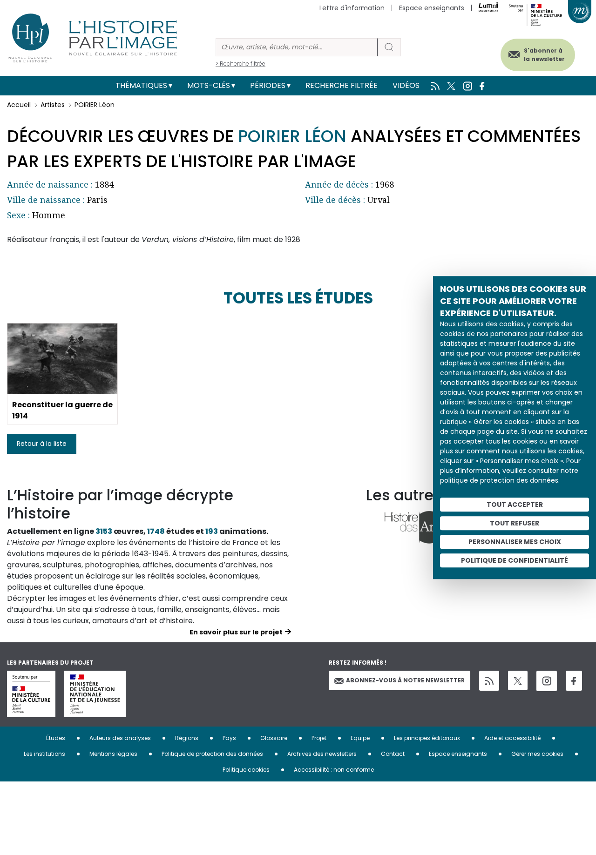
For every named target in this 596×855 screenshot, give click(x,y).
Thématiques (141, 85)
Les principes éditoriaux (427, 738)
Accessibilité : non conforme (334, 770)
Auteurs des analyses (120, 738)
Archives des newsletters (322, 754)
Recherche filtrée (341, 85)
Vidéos (406, 85)
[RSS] (489, 681)
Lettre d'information (352, 8)
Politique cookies (246, 770)
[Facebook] (574, 681)
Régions (186, 738)
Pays (229, 738)
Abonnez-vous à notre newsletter (405, 680)
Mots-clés (208, 85)
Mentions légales (113, 754)
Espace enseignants (431, 8)
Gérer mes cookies (537, 754)
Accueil (19, 104)
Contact (393, 754)
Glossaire (273, 738)
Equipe (360, 738)
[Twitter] (518, 680)
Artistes (53, 104)
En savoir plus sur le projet (236, 632)
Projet (319, 738)
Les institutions (44, 754)
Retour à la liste (42, 443)
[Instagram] (546, 681)
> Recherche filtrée (240, 63)
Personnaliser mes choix (514, 541)
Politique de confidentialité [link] (514, 560)
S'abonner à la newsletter (544, 55)
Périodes (267, 85)
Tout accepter (515, 504)
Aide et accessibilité (512, 738)
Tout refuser (514, 523)
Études (55, 738)
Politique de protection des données (212, 754)
